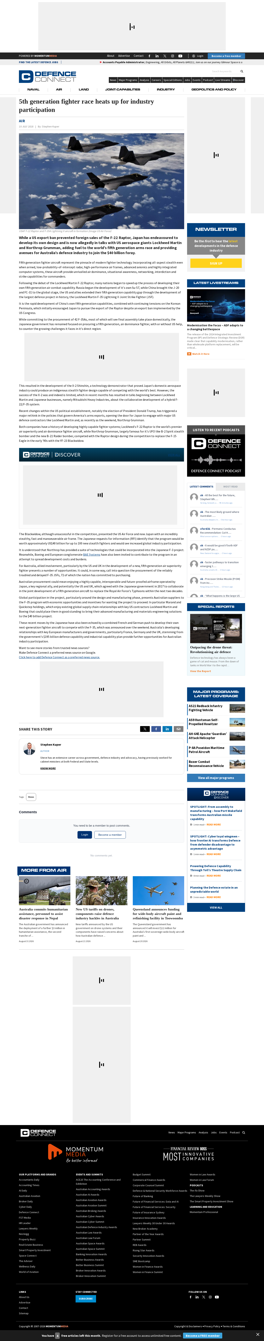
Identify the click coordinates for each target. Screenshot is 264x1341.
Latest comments (201, 486)
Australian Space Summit (90, 1249)
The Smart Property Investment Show (211, 1201)
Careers (156, 80)
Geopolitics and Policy (214, 90)
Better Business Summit (90, 1265)
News (113, 80)
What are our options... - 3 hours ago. (215, 536)
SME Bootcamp (141, 1261)
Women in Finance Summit (148, 1272)
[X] (145, 729)
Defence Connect (29, 1212)
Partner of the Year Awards (148, 1234)
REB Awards (139, 1245)
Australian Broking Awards (91, 1211)
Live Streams (222, 80)
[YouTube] (217, 1297)
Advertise (124, 56)
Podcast (208, 80)
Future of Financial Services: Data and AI (156, 1201)
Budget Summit (142, 1174)
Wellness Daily (27, 1266)
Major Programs (128, 80)
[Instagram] (210, 1297)
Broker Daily (26, 1201)
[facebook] (156, 729)
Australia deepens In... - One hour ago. (216, 519)
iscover (239, 80)
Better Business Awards (90, 1259)
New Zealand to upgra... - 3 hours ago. (216, 553)
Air (59, 90)
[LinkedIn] (197, 1297)
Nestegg (24, 1234)
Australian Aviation (29, 1196)
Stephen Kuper (50, 126)
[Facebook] (190, 1297)
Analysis (144, 80)
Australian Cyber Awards (90, 1216)
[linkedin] (167, 729)
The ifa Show (197, 1190)
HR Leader (25, 1223)
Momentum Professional (204, 1212)
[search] (242, 71)
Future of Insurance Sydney (148, 1212)
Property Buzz (27, 1239)
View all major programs (216, 778)
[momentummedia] (75, 1154)
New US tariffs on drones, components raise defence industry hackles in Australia (97, 913)
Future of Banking (143, 1196)
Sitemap (24, 1313)
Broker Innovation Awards (91, 1270)
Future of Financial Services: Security (154, 1207)
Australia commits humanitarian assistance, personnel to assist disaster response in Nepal (43, 913)
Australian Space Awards (90, 1243)
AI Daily (23, 1190)
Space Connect (28, 1255)
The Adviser (26, 1261)
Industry (166, 90)
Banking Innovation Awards (91, 1254)
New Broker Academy (145, 1228)
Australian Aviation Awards (91, 1200)
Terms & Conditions (234, 1326)
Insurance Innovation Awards (149, 1218)
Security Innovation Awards (148, 1256)
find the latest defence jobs (38, 62)
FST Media (25, 1217)
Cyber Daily (25, 1207)
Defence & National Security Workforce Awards (160, 1190)
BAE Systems (91, 554)
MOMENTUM (45, 56)
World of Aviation (29, 1272)
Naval (33, 90)
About (110, 56)
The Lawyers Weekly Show (205, 1196)
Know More (48, 768)
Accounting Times (29, 1185)
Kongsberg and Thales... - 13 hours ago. (216, 586)
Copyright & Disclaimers (188, 1326)
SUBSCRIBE (86, 1298)
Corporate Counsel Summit (148, 1185)
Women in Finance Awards (148, 1266)
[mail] (178, 729)
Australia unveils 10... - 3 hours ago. (215, 570)
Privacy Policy (212, 1326)
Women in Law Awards (202, 1174)
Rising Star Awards (143, 1250)
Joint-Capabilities (122, 90)
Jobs (187, 80)
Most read (230, 486)
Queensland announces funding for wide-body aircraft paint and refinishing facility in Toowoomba (158, 913)
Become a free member (226, 56)
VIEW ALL (174, 455)
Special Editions (173, 80)
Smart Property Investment (35, 1250)
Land (84, 90)
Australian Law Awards (89, 1232)
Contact (139, 56)
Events (197, 80)
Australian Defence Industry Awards (96, 1227)
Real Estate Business (31, 1244)
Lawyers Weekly (28, 1228)
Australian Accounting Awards (93, 1189)
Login (200, 56)
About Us (24, 1297)
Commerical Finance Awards (149, 1180)
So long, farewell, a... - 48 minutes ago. (216, 503)
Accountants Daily (29, 1179)
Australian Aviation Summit (91, 1205)
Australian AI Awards (87, 1194)
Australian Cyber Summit (90, 1221)
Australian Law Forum (88, 1238)
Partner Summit (142, 1239)
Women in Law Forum (202, 1180)
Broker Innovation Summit (91, 1276)
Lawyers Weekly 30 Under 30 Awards (154, 1223)
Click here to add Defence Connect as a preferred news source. (59, 657)
